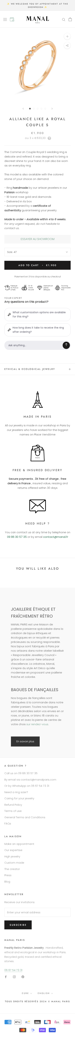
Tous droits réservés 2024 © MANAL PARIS (37, 1001)
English (44, 993)
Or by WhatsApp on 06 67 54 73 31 (26, 786)
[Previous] (23, 108)
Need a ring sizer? (16, 792)
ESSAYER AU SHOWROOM (37, 239)
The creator (12, 869)
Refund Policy (13, 805)
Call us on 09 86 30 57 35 (21, 773)
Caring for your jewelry (19, 798)
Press (7, 875)
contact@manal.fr (55, 537)
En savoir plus (25, 741)
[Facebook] (5, 977)
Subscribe (18, 925)
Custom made (14, 863)
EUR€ (25, 993)
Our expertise (13, 850)
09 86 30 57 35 (17, 537)
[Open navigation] (6, 19)
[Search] (63, 19)
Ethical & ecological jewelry (29, 369)
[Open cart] (70, 19)
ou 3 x (35, 138)
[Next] (52, 108)
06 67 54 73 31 (13, 970)
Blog (7, 881)
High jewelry (12, 856)
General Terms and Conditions (24, 817)
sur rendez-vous (37, 724)
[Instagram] (14, 977)
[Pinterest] (22, 977)
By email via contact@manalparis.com (30, 779)
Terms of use (13, 811)
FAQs (7, 823)
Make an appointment (19, 844)
